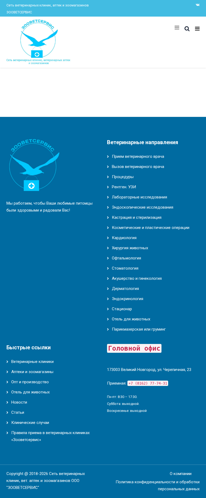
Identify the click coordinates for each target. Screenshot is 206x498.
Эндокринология (127, 298)
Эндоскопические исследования (142, 207)
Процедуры (123, 176)
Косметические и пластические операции (150, 227)
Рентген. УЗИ (124, 187)
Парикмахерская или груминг (139, 329)
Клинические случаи (30, 422)
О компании (181, 473)
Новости (19, 402)
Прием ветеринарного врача (138, 156)
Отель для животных (131, 319)
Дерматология (125, 288)
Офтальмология (126, 258)
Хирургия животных (130, 248)
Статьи (17, 412)
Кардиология (124, 237)
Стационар (122, 309)
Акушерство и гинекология (137, 278)
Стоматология (125, 268)
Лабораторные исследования (139, 197)
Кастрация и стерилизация (136, 217)
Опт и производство (30, 382)
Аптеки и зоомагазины (32, 371)
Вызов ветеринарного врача (138, 166)
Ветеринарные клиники (32, 361)
